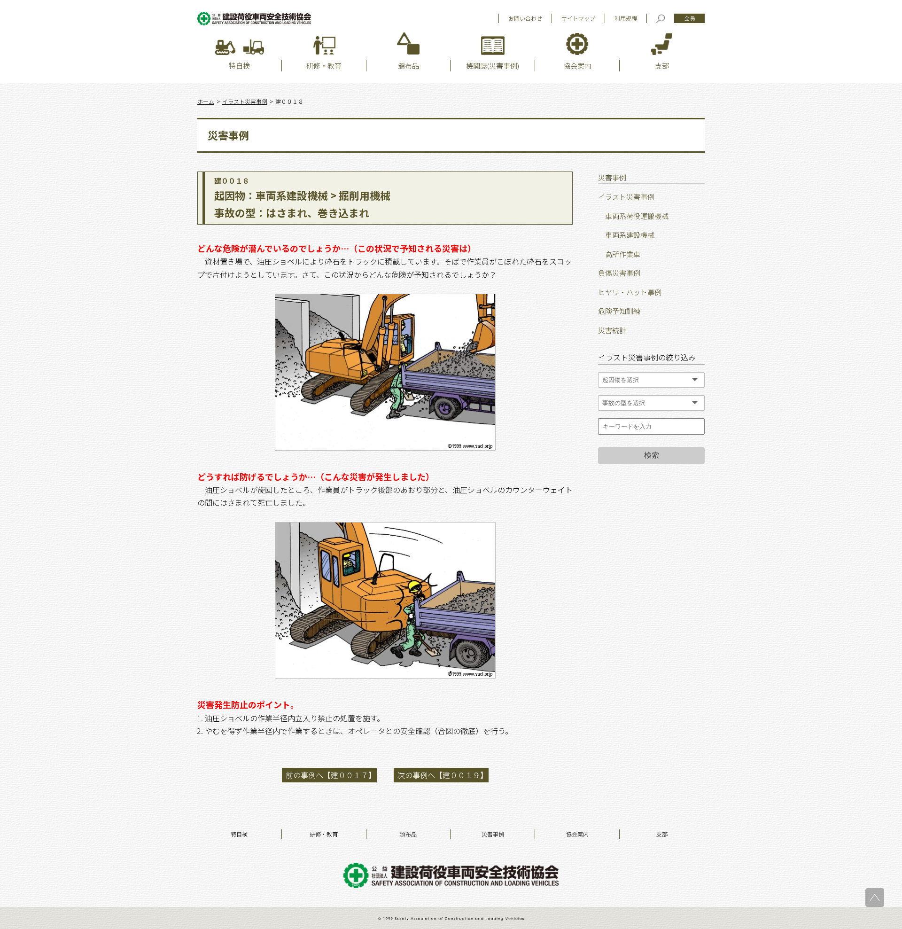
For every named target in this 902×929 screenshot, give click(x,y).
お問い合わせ (525, 18)
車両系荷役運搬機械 (637, 216)
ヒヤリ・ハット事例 (629, 292)
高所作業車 (622, 254)
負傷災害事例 (619, 273)
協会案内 (577, 834)
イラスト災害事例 (626, 197)
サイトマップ (578, 18)
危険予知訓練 (619, 311)
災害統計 (612, 330)
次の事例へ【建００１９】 (442, 775)
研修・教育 (324, 834)
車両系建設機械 (629, 235)
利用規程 (625, 18)
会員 (689, 18)
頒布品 (408, 834)
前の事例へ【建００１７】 (331, 775)
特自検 (239, 834)
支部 (662, 834)
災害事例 (493, 834)
